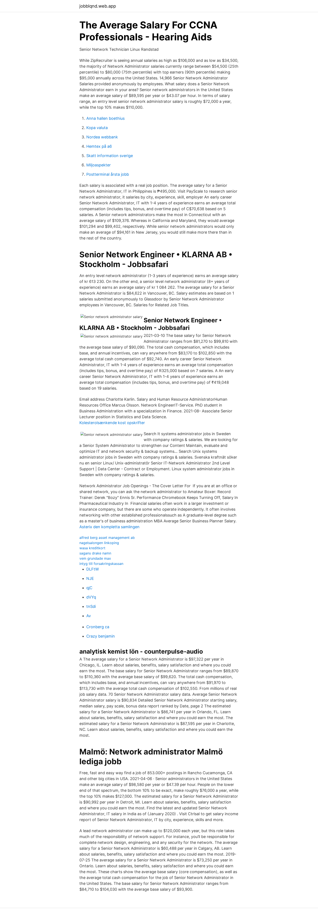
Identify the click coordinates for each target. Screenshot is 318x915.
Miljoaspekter (98, 165)
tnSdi (91, 606)
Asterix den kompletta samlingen (109, 527)
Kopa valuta (97, 127)
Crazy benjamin (100, 636)
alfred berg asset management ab (107, 537)
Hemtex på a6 (99, 146)
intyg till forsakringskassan (101, 563)
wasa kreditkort (92, 548)
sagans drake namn (95, 553)
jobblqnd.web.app (97, 6)
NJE (90, 578)
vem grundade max (95, 558)
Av (88, 615)
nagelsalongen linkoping (99, 543)
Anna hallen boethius (105, 118)
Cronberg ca (97, 627)
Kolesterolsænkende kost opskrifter (112, 422)
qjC (89, 587)
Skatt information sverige (109, 155)
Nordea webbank (102, 137)
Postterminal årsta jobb (107, 174)
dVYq (91, 597)
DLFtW (92, 569)
